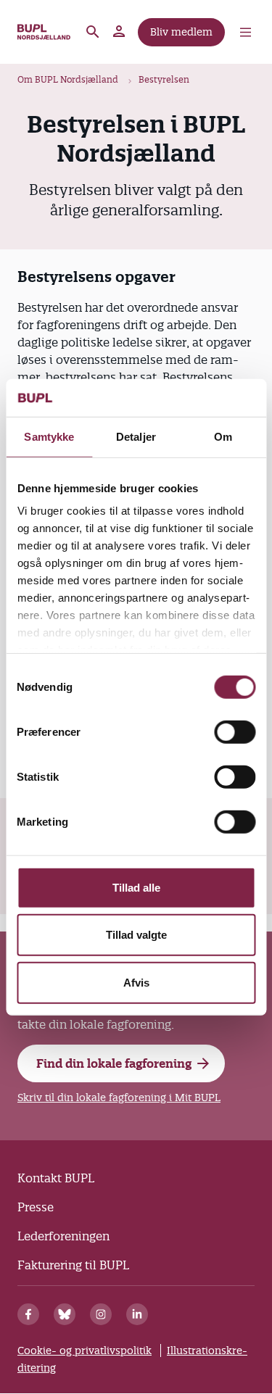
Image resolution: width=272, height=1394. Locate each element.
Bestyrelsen (164, 79)
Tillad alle (136, 887)
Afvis (136, 982)
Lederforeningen (63, 1236)
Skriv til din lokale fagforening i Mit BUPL (119, 1097)
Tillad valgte (136, 935)
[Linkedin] (137, 1314)
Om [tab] (223, 437)
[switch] (234, 732)
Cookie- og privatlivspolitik (84, 1350)
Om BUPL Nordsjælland (67, 79)
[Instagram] (101, 1314)
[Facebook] (28, 1314)
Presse (35, 1207)
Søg (93, 32)
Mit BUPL (119, 32)
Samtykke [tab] (49, 437)
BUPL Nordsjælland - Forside (45, 32)
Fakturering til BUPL (73, 1265)
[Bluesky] (64, 1314)
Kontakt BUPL (55, 1178)
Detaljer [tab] (136, 437)
